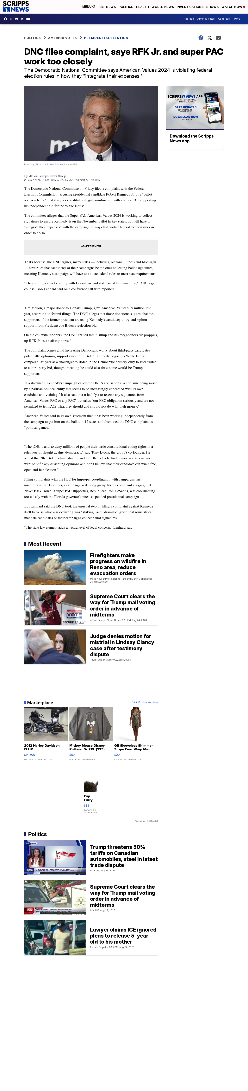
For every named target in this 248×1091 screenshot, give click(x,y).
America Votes (206, 19)
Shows (212, 7)
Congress (224, 19)
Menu (87, 6)
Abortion (189, 19)
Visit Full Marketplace (145, 702)
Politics (126, 7)
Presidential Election (106, 38)
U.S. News (107, 7)
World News (163, 7)
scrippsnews (6, 19)
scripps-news (17, 19)
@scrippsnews (29, 19)
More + (238, 19)
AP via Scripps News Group (47, 176)
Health (142, 7)
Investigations (190, 7)
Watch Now (232, 7)
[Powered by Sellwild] (152, 821)
